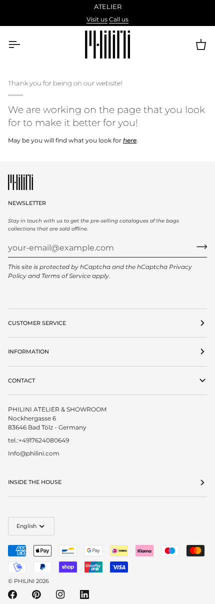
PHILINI (24, 581)
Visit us (97, 19)
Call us (118, 19)
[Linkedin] (84, 594)
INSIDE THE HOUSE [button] (35, 482)
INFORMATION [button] (28, 351)
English (26, 526)
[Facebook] (12, 594)
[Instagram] (60, 594)
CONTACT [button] (21, 380)
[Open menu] (23, 44)
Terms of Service (66, 276)
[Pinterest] (36, 594)
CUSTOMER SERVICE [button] (37, 323)
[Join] (198, 246)
